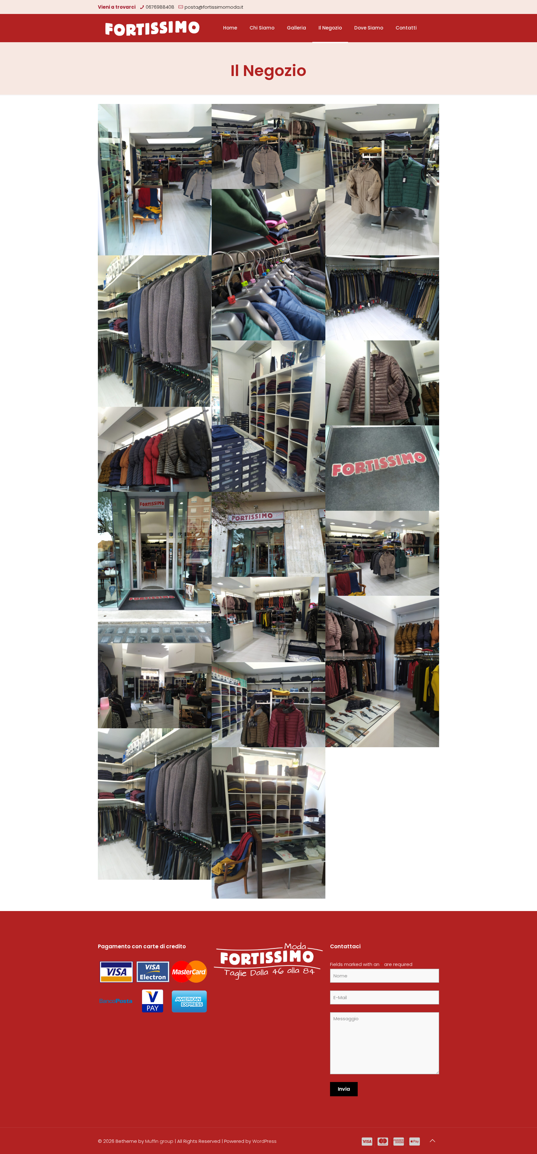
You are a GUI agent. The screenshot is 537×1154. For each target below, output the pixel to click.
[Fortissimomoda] (153, 28)
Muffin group (159, 1141)
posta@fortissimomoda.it (214, 7)
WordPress (264, 1141)
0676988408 (160, 7)
